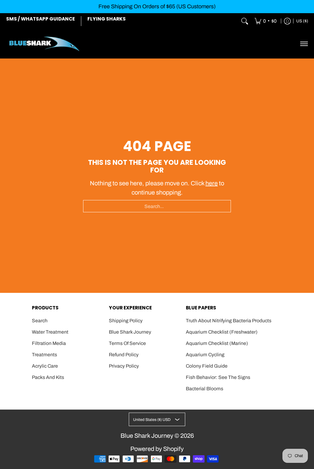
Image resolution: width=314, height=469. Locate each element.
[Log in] (287, 21)
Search (40, 320)
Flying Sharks (106, 19)
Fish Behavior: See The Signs (218, 377)
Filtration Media (49, 343)
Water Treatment (50, 332)
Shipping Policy (126, 320)
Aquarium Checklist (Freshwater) (222, 332)
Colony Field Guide (207, 366)
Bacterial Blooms (204, 388)
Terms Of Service (127, 343)
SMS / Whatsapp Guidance (40, 19)
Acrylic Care (45, 366)
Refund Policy (124, 354)
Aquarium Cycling (205, 354)
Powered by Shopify (157, 448)
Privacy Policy (124, 366)
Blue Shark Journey (130, 332)
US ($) (302, 21)
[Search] (244, 21)
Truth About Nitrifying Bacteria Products (228, 320)
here (211, 183)
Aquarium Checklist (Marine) (217, 343)
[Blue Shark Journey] (44, 44)
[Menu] (304, 44)
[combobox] (157, 206)
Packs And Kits (48, 377)
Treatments (44, 354)
